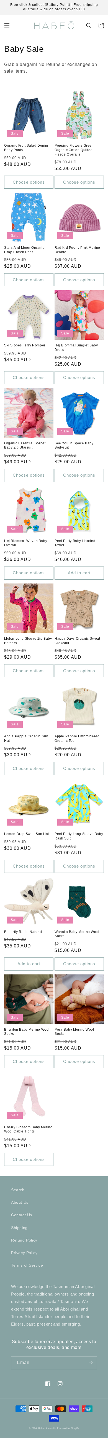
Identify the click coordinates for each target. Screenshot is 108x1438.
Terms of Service (27, 1265)
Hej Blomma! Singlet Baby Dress (76, 347)
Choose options (29, 182)
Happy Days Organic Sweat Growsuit (77, 641)
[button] (7, 25)
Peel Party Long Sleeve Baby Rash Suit (79, 836)
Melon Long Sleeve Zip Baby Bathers (28, 641)
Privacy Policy (24, 1252)
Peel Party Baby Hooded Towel (75, 543)
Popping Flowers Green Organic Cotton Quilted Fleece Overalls (74, 150)
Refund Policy (24, 1240)
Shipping (19, 1227)
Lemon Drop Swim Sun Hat (26, 834)
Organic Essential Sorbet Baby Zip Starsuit (24, 445)
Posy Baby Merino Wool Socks (74, 1032)
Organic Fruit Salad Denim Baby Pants (26, 148)
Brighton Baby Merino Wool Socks (27, 1032)
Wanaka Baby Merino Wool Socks (77, 934)
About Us (20, 1202)
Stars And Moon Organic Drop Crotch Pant (24, 250)
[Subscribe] (90, 1362)
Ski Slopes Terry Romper (24, 345)
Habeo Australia (47, 1428)
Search (18, 1190)
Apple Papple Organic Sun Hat (26, 738)
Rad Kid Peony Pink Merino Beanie (77, 250)
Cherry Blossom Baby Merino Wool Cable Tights (28, 1129)
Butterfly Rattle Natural (23, 932)
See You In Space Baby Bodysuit (74, 445)
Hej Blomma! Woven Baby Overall (25, 543)
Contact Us (21, 1215)
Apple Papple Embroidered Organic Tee (77, 738)
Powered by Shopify (68, 1428)
